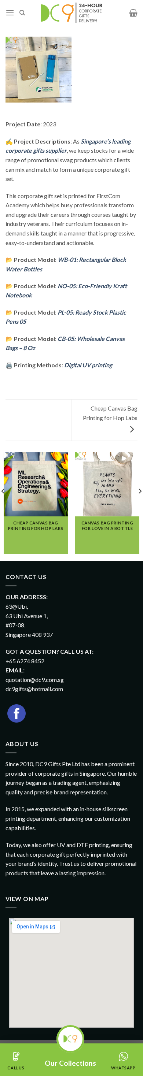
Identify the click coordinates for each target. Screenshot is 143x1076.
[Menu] (10, 13)
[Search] (22, 13)
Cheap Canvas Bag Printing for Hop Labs (110, 413)
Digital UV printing (88, 364)
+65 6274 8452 (25, 660)
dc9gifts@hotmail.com (34, 688)
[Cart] (133, 13)
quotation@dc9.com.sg (35, 679)
